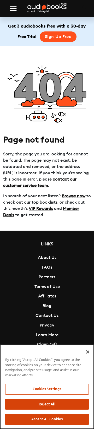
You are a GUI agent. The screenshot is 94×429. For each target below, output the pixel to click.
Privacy (47, 325)
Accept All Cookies (47, 419)
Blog (47, 306)
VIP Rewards (41, 209)
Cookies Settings (47, 389)
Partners (47, 277)
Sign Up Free (58, 37)
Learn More (47, 335)
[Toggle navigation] (13, 8)
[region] (47, 387)
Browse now (73, 196)
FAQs (47, 267)
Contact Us (47, 315)
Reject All (47, 404)
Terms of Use (47, 287)
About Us (47, 258)
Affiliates (47, 296)
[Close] (87, 352)
